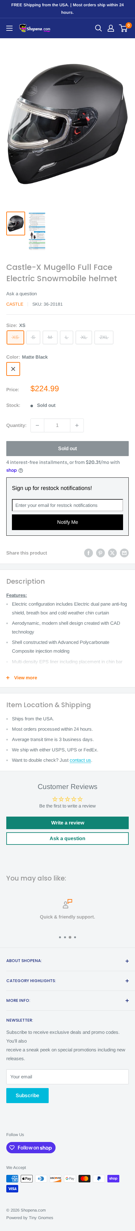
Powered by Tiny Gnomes (29, 1217)
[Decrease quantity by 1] (37, 425)
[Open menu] (9, 28)
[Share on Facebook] (88, 552)
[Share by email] (124, 552)
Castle (14, 304)
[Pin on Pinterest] (100, 552)
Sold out (67, 448)
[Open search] (98, 28)
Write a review (67, 822)
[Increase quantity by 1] (77, 425)
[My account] (111, 28)
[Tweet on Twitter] (112, 552)
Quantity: (16, 425)
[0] (123, 28)
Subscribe (27, 1095)
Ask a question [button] (67, 838)
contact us (80, 760)
